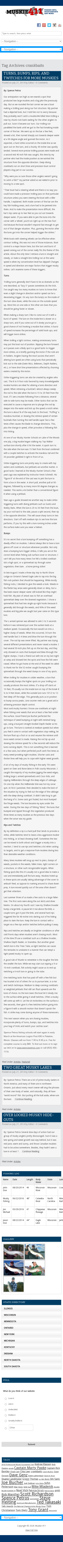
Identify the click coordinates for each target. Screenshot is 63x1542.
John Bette (39, 1483)
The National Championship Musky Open (30, 1506)
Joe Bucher (12, 1482)
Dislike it (11, 1415)
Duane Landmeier (12, 1478)
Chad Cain (15, 1471)
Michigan (9, 1340)
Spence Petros (15, 1498)
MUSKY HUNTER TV (9, 1491)
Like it (10, 1404)
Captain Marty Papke (30, 1468)
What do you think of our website (19, 1391)
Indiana (8, 1353)
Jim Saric (55, 1478)
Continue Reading (23, 1099)
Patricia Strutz (36, 1490)
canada (11, 1468)
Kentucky (9, 1347)
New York (9, 1334)
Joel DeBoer (29, 1483)
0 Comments (42, 82)
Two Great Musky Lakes (28, 1067)
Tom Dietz (22, 1510)
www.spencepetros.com (28, 1048)
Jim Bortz (45, 1479)
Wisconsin (52, 1187)
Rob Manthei (11, 1494)
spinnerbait (34, 1499)
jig (40, 1479)
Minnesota (10, 1321)
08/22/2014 (18, 1220)
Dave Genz (18, 1475)
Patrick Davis (49, 1491)
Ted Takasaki (49, 1502)
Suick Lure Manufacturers (26, 1503)
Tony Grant (38, 1509)
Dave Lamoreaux (36, 1475)
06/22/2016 (18, 1198)
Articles (17, 1062)
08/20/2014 (18, 1187)
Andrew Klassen (43, 1464)
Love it (11, 1398)
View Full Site (31, 1530)
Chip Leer (25, 1471)
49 (27, 1187)
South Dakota (12, 1366)
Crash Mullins (48, 1472)
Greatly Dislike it (15, 1421)
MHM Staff (27, 1487)
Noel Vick (22, 1490)
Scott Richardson (37, 1494)
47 (27, 1209)
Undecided (12, 1409)
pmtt (57, 1490)
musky (57, 1487)
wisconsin (53, 1511)
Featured (26, 1062)
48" (28, 1198)
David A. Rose (49, 1476)
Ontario (8, 1328)
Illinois (8, 1308)
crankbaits (36, 1471)
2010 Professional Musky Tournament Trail (18, 1465)
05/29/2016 (18, 1209)
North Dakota (12, 1360)
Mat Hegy (18, 1487)
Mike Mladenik (42, 1486)
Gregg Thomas (30, 1479)
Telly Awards (7, 1506)
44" (28, 1220)
